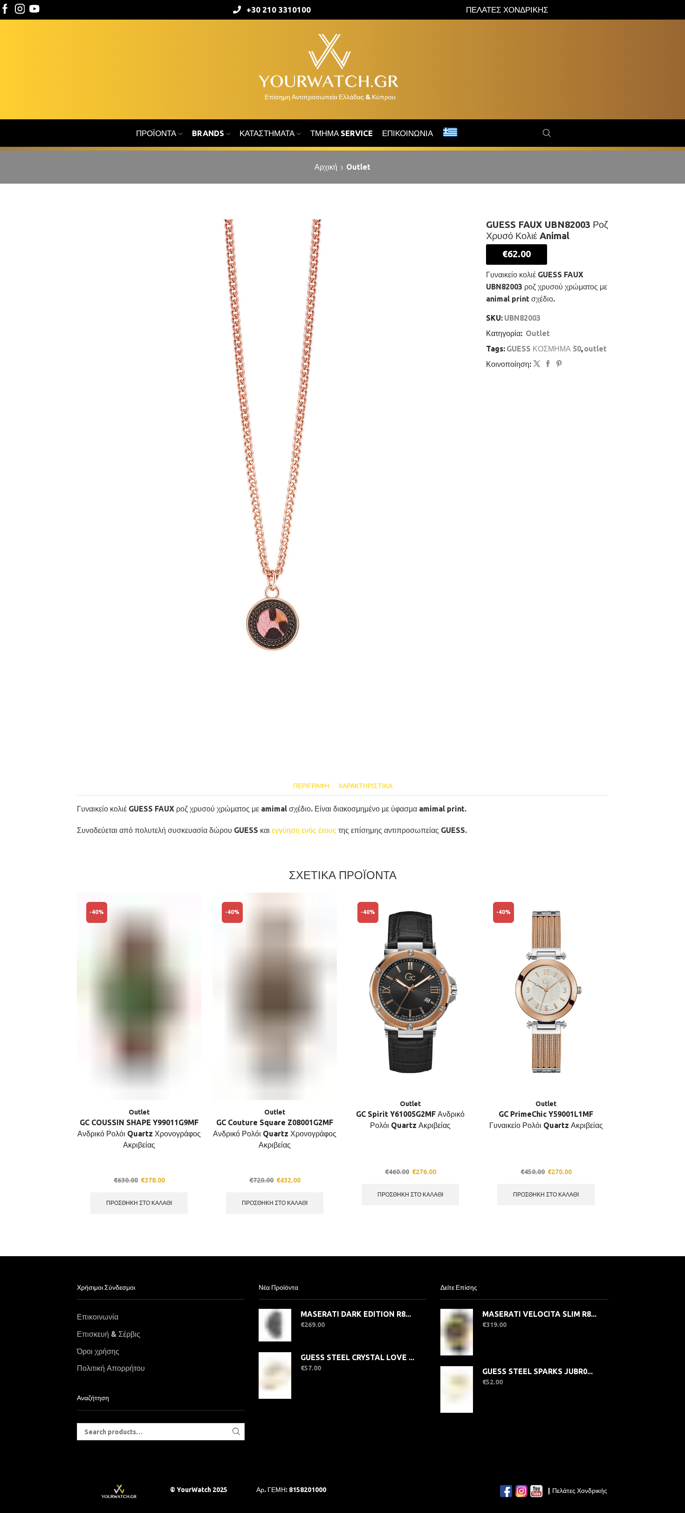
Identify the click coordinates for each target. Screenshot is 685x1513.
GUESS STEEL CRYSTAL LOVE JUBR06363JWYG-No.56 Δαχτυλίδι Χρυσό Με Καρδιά (358, 1357)
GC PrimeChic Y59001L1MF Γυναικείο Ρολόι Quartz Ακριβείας (546, 1119)
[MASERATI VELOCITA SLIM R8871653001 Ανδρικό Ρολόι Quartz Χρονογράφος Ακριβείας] (456, 1332)
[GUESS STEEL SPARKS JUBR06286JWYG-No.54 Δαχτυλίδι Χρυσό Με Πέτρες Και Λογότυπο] (456, 1389)
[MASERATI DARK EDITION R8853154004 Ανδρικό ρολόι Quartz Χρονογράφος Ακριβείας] (275, 1325)
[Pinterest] (558, 364)
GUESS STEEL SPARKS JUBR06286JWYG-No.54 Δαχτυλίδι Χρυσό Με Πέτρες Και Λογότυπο (539, 1371)
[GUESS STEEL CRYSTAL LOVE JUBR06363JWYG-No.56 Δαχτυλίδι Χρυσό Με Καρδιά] (275, 1375)
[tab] (311, 786)
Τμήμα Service (341, 133)
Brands (208, 133)
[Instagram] (20, 9)
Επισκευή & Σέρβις (108, 1334)
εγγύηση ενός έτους (304, 830)
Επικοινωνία (407, 133)
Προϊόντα (156, 133)
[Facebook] (5, 9)
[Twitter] (34, 9)
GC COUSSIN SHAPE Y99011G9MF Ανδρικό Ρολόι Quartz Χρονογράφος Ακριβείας (139, 1133)
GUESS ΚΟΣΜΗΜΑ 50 (544, 348)
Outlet (358, 167)
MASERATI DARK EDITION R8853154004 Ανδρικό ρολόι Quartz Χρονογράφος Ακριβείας (358, 1314)
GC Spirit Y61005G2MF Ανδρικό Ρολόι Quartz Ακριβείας (410, 1119)
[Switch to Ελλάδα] (450, 133)
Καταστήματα (267, 133)
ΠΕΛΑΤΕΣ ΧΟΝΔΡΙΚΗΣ (507, 9)
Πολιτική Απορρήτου (111, 1368)
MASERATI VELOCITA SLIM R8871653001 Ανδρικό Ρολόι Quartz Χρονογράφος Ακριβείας (539, 1314)
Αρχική (326, 167)
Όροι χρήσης (98, 1351)
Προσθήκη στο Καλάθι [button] (139, 1203)
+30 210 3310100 (279, 9)
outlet (595, 348)
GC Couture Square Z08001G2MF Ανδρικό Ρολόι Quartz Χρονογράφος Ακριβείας (274, 1133)
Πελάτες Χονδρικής (579, 1490)
